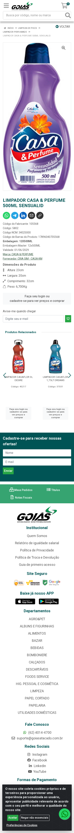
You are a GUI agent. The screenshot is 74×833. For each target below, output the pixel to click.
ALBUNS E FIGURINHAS (37, 626)
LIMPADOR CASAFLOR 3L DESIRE (18, 378)
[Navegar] (4, 375)
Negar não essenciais (34, 817)
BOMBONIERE (37, 655)
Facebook (39, 760)
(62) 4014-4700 (39, 732)
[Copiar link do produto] (39, 215)
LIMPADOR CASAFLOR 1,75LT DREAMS (55, 378)
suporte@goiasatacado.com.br (39, 738)
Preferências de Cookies (21, 825)
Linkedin (39, 766)
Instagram (39, 754)
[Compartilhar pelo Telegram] (14, 215)
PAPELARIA (37, 705)
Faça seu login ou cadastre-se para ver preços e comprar (37, 298)
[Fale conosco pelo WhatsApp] (64, 814)
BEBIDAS (37, 648)
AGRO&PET (37, 619)
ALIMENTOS (37, 633)
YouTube (39, 772)
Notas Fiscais (23, 497)
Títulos (55, 490)
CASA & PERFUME (22, 254)
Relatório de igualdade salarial (37, 543)
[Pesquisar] (68, 15)
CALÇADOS (37, 662)
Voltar (64, 26)
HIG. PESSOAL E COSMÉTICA (37, 684)
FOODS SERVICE (37, 677)
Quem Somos (37, 536)
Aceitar (12, 817)
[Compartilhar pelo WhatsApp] (6, 215)
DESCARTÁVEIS (37, 669)
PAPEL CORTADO (37, 698)
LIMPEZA (37, 691)
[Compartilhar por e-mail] (31, 215)
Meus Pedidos (23, 490)
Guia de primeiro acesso (37, 565)
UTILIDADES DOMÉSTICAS (37, 713)
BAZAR (37, 641)
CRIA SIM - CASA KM (30, 258)
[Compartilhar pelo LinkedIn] (23, 215)
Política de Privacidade (37, 550)
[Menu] (6, 5)
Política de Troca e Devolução (37, 557)
